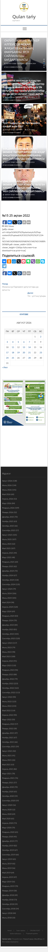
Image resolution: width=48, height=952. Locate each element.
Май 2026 (6, 494)
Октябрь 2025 (8, 526)
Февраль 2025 (8, 562)
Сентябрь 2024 (8, 584)
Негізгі (9, 930)
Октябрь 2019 (8, 850)
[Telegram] (4, 266)
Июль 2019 (7, 863)
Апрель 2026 (7, 499)
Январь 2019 (7, 890)
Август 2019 (7, 859)
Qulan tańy (24, 16)
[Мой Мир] (14, 261)
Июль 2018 (7, 918)
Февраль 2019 (8, 886)
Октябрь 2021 (8, 742)
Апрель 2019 (7, 877)
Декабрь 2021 (8, 733)
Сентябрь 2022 (8, 692)
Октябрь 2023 (8, 634)
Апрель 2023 (7, 661)
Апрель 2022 (7, 715)
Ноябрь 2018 (7, 899)
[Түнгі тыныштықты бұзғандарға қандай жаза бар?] (23, 120)
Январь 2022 (7, 728)
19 (18, 352)
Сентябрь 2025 (8, 530)
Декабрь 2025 (8, 517)
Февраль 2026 (8, 508)
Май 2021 (6, 764)
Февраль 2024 (8, 616)
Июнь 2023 (7, 652)
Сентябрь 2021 (8, 746)
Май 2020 (6, 818)
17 (7, 352)
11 (13, 347)
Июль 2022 (7, 701)
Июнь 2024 (7, 598)
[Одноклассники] (9, 261)
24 (7, 358)
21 (29, 352)
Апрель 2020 (7, 823)
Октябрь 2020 (8, 796)
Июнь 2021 (7, 760)
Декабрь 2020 (8, 787)
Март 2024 (6, 611)
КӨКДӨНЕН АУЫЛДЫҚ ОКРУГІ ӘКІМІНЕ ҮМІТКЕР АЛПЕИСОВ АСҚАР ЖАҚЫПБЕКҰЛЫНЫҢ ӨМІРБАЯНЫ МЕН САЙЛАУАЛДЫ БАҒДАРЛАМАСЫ (21, 48)
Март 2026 (6, 503)
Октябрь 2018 (8, 904)
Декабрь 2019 (8, 841)
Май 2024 (6, 602)
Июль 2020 (7, 809)
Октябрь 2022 (8, 688)
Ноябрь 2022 (7, 683)
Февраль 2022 (8, 724)
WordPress (38, 939)
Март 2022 (6, 719)
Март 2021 (6, 773)
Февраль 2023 (8, 670)
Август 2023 (7, 643)
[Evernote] (28, 261)
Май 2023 (6, 656)
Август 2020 (7, 805)
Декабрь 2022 (8, 679)
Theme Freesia (28, 939)
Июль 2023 (7, 647)
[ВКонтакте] (4, 261)
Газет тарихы (20, 930)
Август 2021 (7, 751)
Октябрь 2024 (8, 580)
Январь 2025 (7, 566)
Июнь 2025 (7, 544)
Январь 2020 (7, 836)
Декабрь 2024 (8, 571)
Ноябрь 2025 (7, 521)
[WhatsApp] (38, 261)
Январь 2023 (7, 674)
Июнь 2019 (7, 868)
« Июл (5, 367)
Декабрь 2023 (8, 625)
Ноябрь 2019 (7, 845)
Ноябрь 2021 (7, 737)
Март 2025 (6, 557)
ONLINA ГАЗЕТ (35, 930)
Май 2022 (6, 710)
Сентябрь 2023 (8, 638)
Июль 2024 (7, 593)
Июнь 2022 (7, 706)
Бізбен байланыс (15, 933)
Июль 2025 (7, 539)
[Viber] (33, 261)
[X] (19, 261)
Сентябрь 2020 (8, 800)
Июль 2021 (7, 755)
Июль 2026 (7, 485)
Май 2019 (6, 872)
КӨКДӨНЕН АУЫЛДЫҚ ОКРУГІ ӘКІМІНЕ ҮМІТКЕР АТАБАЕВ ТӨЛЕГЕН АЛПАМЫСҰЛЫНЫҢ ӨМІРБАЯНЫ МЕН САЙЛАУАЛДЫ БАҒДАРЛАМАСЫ (24, 186)
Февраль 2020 (8, 832)
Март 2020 (6, 827)
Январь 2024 (7, 620)
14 (29, 347)
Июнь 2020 (7, 814)
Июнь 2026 (7, 490)
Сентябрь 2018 (8, 908)
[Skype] (43, 261)
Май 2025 (6, 548)
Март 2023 (6, 665)
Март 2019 (6, 881)
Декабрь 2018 (8, 895)
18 (13, 352)
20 (24, 352)
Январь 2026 (7, 512)
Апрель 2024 (7, 607)
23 (41, 352)
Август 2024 (7, 589)
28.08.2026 (32, 63)
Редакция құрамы (32, 933)
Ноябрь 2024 (7, 575)
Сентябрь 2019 (8, 854)
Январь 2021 (7, 782)
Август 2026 (7, 481)
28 (29, 358)
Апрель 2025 (7, 553)
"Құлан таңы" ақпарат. (15, 63)
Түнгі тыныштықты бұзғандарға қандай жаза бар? (21, 124)
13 (24, 347)
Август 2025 (7, 535)
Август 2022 (7, 697)
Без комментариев (14, 67)
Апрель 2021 (7, 769)
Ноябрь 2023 (7, 629)
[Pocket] (23, 261)
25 (13, 358)
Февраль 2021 (8, 778)
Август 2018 (7, 913)
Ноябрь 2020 (7, 791)
